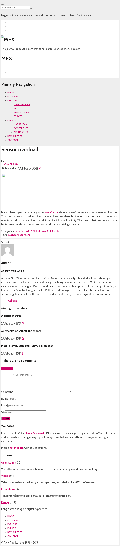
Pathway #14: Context (49, 231)
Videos (18, 108)
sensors (25, 234)
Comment (7, 391)
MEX (6, 58)
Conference (21, 128)
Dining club (21, 132)
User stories (22, 104)
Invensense (14, 234)
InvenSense (51, 212)
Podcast (13, 96)
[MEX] (8, 39)
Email (4, 405)
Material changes (11, 315)
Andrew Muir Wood (11, 164)
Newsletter (15, 136)
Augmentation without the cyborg (21, 330)
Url (3, 411)
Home (11, 92)
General (18, 231)
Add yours (7, 368)
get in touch (17, 447)
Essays (18, 116)
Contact (13, 140)
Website (12, 300)
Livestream (21, 124)
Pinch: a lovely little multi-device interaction (27, 345)
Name (4, 398)
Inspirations (21, 112)
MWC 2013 (29, 231)
